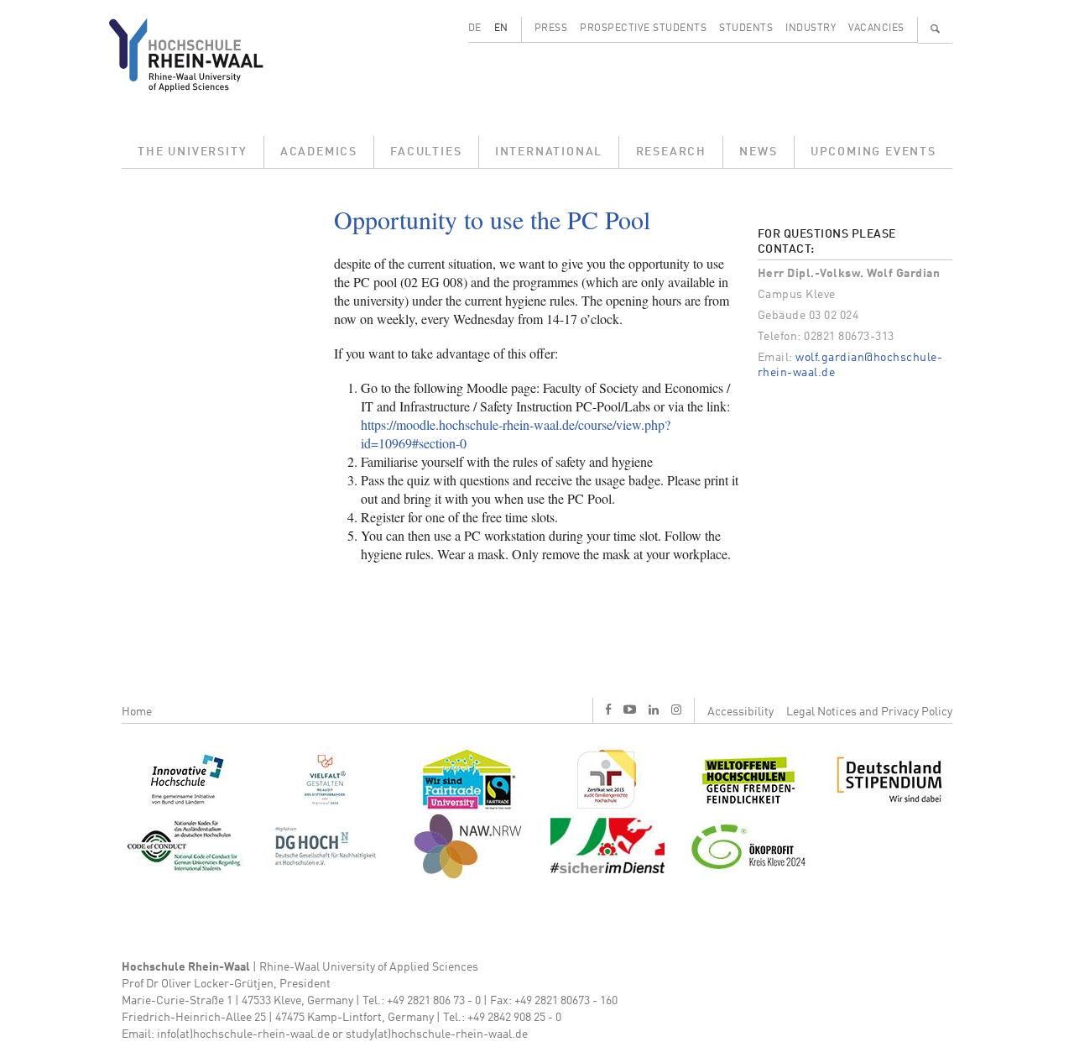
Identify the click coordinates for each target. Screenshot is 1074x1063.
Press (551, 29)
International (548, 152)
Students (746, 29)
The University (192, 152)
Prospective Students (643, 29)
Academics (318, 152)
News (758, 152)
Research (671, 152)
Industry (810, 29)
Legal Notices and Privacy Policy (869, 712)
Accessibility (740, 712)
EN (501, 29)
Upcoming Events (873, 152)
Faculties (425, 152)
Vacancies (876, 29)
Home (137, 712)
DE (475, 29)
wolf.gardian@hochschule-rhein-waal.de (850, 365)
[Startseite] (199, 54)
